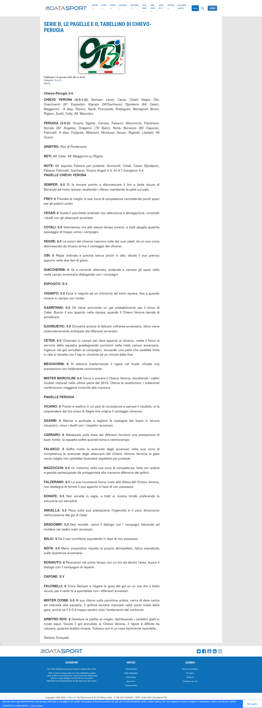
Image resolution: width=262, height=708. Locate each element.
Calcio (103, 5)
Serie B (57, 80)
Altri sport (144, 6)
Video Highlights (131, 673)
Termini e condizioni (190, 669)
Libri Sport (153, 6)
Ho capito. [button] (252, 704)
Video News (131, 677)
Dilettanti (135, 5)
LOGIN (212, 8)
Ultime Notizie (131, 669)
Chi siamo (190, 673)
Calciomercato (131, 685)
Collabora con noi (182, 6)
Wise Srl (72, 697)
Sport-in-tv (131, 681)
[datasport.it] (66, 8)
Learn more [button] (36, 705)
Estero (112, 5)
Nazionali (123, 5)
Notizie (95, 5)
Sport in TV (161, 6)
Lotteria (170, 5)
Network (190, 677)
